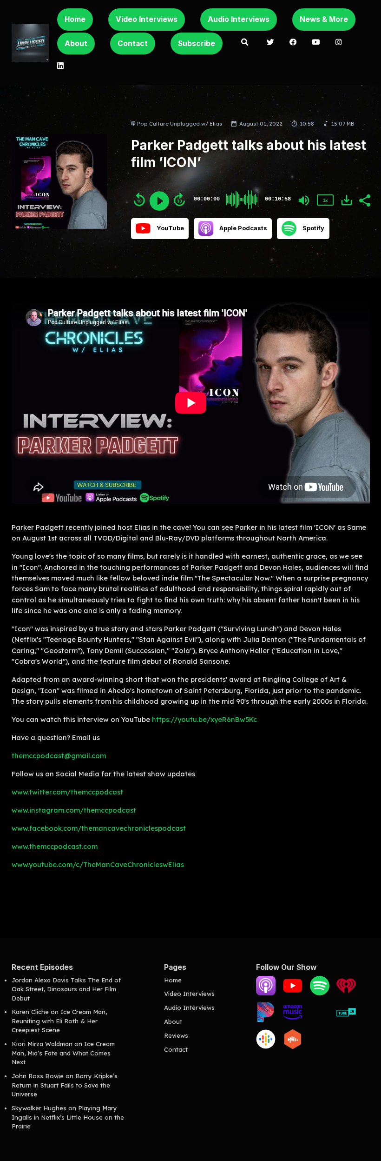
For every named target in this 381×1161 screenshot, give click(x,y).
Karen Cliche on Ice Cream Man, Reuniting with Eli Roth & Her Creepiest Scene (59, 1021)
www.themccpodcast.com (55, 846)
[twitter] (270, 43)
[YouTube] (292, 993)
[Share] (364, 200)
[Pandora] (266, 1019)
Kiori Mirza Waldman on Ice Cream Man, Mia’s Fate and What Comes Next (63, 1053)
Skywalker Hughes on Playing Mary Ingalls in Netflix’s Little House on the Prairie (68, 1117)
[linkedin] (60, 66)
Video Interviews (146, 19)
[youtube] (316, 43)
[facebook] (293, 43)
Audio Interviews (238, 19)
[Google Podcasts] (266, 1046)
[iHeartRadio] (346, 993)
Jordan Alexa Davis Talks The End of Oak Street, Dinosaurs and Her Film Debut (66, 989)
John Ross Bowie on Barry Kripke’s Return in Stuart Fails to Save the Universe (65, 1085)
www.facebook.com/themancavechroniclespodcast (99, 828)
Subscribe (196, 43)
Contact (133, 43)
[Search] (244, 43)
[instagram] (338, 43)
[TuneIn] (346, 1019)
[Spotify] (319, 993)
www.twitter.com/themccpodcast (67, 791)
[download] (347, 200)
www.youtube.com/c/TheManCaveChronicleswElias (98, 864)
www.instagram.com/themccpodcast (74, 810)
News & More (324, 19)
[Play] (159, 201)
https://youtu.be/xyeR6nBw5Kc (204, 719)
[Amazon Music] (292, 1019)
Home (75, 19)
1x (325, 200)
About (76, 43)
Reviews (176, 1035)
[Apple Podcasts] (266, 993)
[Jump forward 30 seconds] (179, 199)
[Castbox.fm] (292, 1046)
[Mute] (304, 200)
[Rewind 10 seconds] (139, 199)
